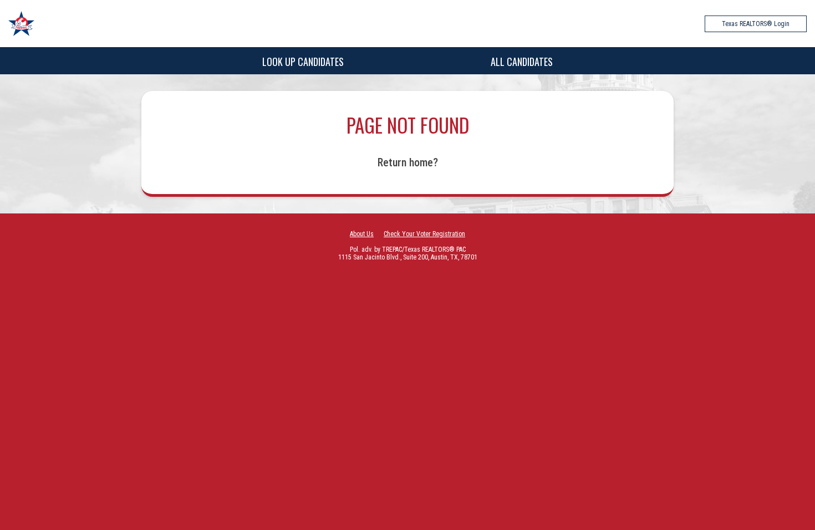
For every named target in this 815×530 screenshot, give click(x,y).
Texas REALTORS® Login (755, 24)
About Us (362, 234)
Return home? (408, 162)
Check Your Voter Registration (424, 234)
